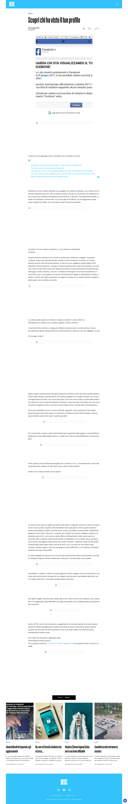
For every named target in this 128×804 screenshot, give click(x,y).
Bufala (8, 742)
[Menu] (117, 4)
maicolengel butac (33, 28)
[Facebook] (64, 790)
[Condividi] (84, 29)
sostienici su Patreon (55, 643)
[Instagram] (58, 790)
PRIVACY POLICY (58, 795)
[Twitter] (69, 790)
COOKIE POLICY (70, 795)
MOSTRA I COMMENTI (64, 697)
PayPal (70, 643)
